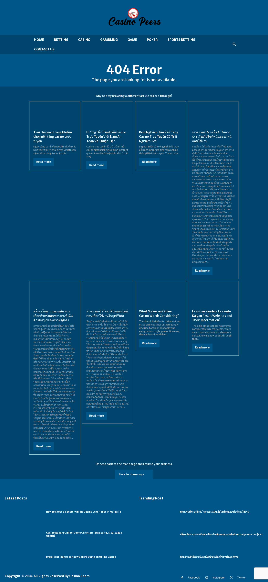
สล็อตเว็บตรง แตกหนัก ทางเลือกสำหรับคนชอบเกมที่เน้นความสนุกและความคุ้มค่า (53, 315)
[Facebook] (182, 577)
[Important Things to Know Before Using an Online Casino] (23, 557)
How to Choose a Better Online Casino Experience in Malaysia (83, 511)
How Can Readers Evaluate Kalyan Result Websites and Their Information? (212, 315)
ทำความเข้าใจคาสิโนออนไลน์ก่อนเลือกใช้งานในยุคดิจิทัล (209, 556)
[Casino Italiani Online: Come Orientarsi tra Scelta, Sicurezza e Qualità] (23, 534)
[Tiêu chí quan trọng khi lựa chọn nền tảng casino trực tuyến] (54, 116)
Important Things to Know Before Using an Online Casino (81, 556)
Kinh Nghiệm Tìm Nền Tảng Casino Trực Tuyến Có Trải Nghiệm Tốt (158, 136)
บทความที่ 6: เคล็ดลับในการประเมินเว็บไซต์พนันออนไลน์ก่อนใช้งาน (212, 136)
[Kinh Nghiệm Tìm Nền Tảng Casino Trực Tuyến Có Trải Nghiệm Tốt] (160, 116)
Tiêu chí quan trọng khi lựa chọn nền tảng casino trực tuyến (52, 136)
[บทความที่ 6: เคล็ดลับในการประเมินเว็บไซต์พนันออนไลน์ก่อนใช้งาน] (213, 116)
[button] (234, 44)
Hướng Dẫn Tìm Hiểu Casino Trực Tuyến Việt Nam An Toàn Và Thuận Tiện (106, 136)
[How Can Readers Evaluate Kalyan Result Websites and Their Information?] (213, 295)
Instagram (218, 577)
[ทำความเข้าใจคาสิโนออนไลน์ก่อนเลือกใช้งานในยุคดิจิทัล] (107, 295)
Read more (43, 162)
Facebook (194, 577)
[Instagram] (206, 577)
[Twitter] (231, 577)
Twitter (241, 577)
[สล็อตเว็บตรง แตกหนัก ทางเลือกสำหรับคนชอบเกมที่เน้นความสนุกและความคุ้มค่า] (54, 295)
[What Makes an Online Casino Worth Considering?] (160, 295)
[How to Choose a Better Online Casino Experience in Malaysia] (23, 511)
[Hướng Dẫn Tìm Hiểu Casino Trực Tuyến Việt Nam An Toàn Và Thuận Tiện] (107, 116)
